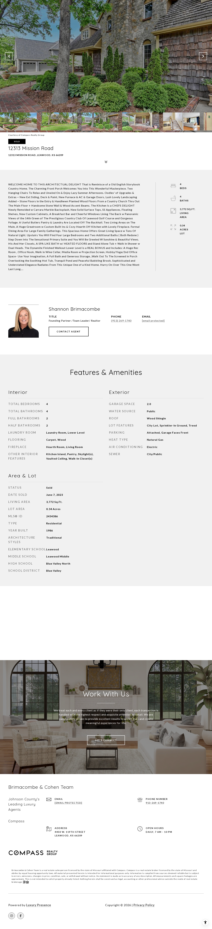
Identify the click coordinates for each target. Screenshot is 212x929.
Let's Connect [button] (106, 740)
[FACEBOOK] (20, 915)
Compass (131, 870)
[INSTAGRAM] (11, 915)
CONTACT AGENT (69, 331)
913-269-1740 (155, 802)
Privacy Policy (144, 905)
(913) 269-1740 (121, 320)
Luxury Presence (38, 905)
